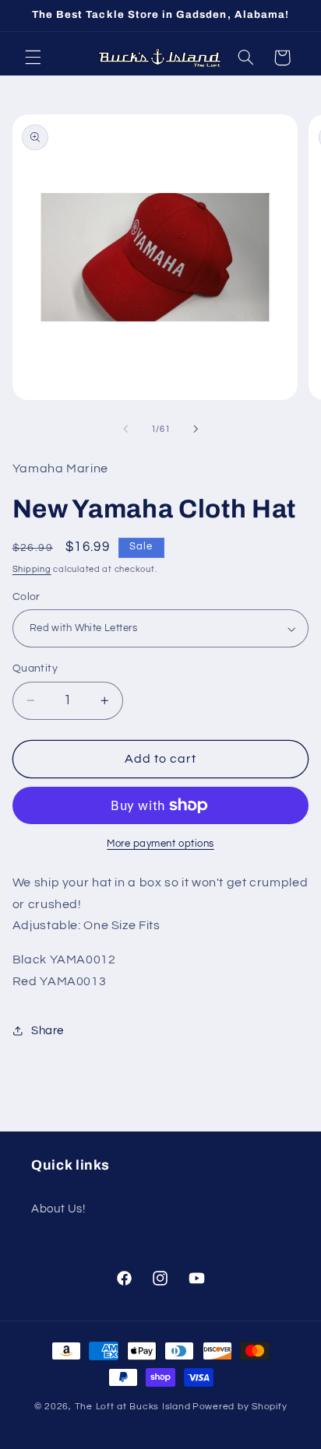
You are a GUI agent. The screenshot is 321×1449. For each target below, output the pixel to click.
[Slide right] (195, 429)
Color (26, 596)
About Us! (58, 1209)
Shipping (31, 569)
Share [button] (47, 1031)
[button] (33, 57)
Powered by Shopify (239, 1406)
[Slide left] (125, 429)
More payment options (160, 844)
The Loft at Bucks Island (133, 1406)
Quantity (35, 668)
